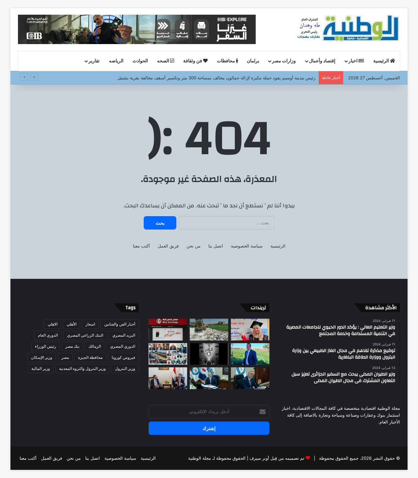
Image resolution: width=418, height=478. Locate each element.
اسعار (90, 324)
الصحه (163, 61)
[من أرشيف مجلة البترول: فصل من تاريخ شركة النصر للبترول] (209, 354)
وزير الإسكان (41, 357)
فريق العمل (168, 245)
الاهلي (52, 324)
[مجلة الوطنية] (347, 29)
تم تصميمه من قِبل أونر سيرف (276, 458)
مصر (65, 357)
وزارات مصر (284, 61)
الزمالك (94, 346)
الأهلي (71, 324)
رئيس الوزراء (45, 346)
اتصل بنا (215, 245)
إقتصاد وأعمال (322, 61)
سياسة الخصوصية (247, 245)
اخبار (353, 61)
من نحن (193, 245)
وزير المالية (40, 368)
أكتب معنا (141, 245)
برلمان (253, 61)
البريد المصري (123, 335)
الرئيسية (381, 61)
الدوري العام (48, 335)
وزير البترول (125, 368)
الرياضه (116, 61)
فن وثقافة (193, 61)
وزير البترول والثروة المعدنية (82, 368)
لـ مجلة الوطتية (201, 458)
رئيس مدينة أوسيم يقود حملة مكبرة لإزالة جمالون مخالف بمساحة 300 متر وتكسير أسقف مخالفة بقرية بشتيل (216, 77)
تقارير (94, 61)
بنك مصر (72, 346)
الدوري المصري (122, 346)
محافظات (226, 61)
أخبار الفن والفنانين (119, 324)
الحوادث (140, 61)
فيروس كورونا (123, 357)
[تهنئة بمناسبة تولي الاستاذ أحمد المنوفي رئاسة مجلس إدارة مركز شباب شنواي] (250, 354)
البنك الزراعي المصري (85, 335)
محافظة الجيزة (90, 357)
